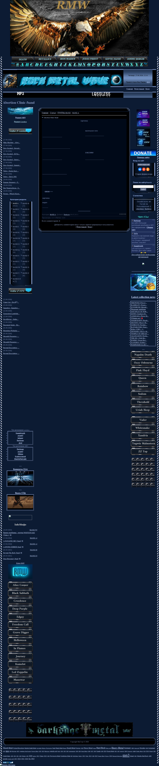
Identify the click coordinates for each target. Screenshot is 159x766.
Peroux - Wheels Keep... (11, 194)
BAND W (16, 267)
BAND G (16, 221)
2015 (96, 756)
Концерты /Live (20, 469)
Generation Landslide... (11, 313)
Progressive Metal (55, 756)
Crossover (129, 751)
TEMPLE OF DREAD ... (140, 334)
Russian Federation (117, 756)
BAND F (26, 215)
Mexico (44, 748)
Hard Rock (100, 747)
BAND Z (26, 273)
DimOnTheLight (20, 459)
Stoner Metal (101, 756)
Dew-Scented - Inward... (11, 148)
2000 (132, 748)
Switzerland (151, 748)
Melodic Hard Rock (142, 756)
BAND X (26, 267)
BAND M (16, 238)
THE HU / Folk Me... (138, 338)
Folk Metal (75, 756)
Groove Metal (34, 751)
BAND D (26, 209)
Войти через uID (143, 165)
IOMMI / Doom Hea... (139, 340)
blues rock (108, 748)
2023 (32, 759)
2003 (67, 751)
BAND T (26, 255)
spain (134, 751)
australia (5, 759)
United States (6, 756)
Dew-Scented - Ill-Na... (11, 154)
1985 (64, 751)
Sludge (80, 756)
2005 (82, 748)
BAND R (26, 250)
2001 (135, 756)
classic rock (11, 759)
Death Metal (71, 748)
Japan (94, 748)
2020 (30, 756)
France (42, 756)
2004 (79, 751)
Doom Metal (110, 751)
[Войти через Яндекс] (144, 169)
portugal (122, 751)
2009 (126, 751)
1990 (102, 751)
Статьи (53, 113)
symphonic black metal (25, 751)
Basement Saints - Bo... (11, 325)
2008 (10, 751)
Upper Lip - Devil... (11, 302)
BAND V (26, 261)
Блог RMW (20, 563)
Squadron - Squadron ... (11, 308)
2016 (110, 756)
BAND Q (16, 250)
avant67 (20, 435)
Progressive (49, 748)
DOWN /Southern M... (139, 314)
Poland (151, 751)
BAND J (26, 226)
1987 (92, 751)
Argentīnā (39, 748)
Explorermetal (20, 456)
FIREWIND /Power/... (139, 303)
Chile (87, 756)
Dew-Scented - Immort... (12, 165)
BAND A (15, 203)
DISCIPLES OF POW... (139, 311)
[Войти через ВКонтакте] (140, 169)
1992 (115, 751)
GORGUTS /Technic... (139, 325)
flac (30, 759)
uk (71, 756)
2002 (48, 756)
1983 (43, 751)
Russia (64, 748)
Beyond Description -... (11, 348)
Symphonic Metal (65, 756)
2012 (45, 756)
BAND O (16, 244)
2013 (83, 756)
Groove (107, 756)
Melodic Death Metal (30, 748)
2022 (19, 759)
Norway (78, 748)
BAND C (16, 209)
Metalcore (47, 751)
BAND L (26, 232)
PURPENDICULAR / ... (139, 345)
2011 (38, 756)
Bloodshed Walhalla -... (11, 330)
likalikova (148, 209)
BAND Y (16, 273)
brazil (54, 748)
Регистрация (139, 89)
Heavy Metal (118, 747)
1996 (154, 751)
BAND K (16, 232)
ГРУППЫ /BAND (64, 113)
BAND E (16, 215)
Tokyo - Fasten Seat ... (11, 171)
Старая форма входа (143, 174)
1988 (95, 751)
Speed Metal (84, 751)
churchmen (140, 209)
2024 (26, 759)
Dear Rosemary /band (10, 559)
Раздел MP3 (20, 117)
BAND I (16, 226)
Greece (24, 756)
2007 (18, 751)
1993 (118, 751)
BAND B (26, 203)
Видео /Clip (20, 492)
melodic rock (53, 751)
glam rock (136, 748)
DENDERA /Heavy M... (139, 331)
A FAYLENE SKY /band (12, 541)
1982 (40, 751)
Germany (127, 748)
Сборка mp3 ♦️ (137, 318)
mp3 (126, 755)
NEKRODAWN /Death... (140, 320)
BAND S (16, 255)
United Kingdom (18, 748)
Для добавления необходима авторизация (143, 256)
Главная (129, 89)
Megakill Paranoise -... (11, 336)
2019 (105, 751)
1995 (27, 756)
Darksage (20, 440)
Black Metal (59, 748)
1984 (62, 751)
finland (132, 756)
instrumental (72, 751)
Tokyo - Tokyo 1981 (10, 176)
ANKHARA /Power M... (140, 316)
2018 (147, 751)
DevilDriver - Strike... (11, 319)
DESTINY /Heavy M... (139, 322)
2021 (23, 759)
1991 (17, 756)
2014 (90, 756)
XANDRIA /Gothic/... (139, 342)
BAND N (26, 238)
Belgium (14, 751)
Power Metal (88, 748)
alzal (20, 443)
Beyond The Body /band (11, 553)
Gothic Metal (139, 751)
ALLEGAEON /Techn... (139, 336)
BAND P (26, 244)
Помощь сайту (143, 157)
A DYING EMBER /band (12, 547)
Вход (147, 89)
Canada (98, 751)
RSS (148, 82)
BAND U (16, 261)
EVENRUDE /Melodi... (139, 307)
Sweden (142, 748)
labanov (20, 438)
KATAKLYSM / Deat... (139, 327)
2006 (89, 751)
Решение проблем (138, 309)
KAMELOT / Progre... (139, 305)
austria (34, 756)
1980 (20, 756)
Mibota (20, 454)
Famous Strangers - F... (11, 182)
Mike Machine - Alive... (11, 142)
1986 (93, 756)
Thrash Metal (8, 748)
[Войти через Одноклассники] (148, 169)
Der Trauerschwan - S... (11, 188)
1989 (12, 756)
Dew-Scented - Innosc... (11, 159)
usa (7, 750)
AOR (150, 756)
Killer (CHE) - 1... (137, 329)
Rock (59, 751)
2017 (15, 759)
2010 (144, 751)
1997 (4, 751)
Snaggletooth (20, 433)
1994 (15, 756)
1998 (147, 748)
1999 (77, 751)
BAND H (26, 221)
